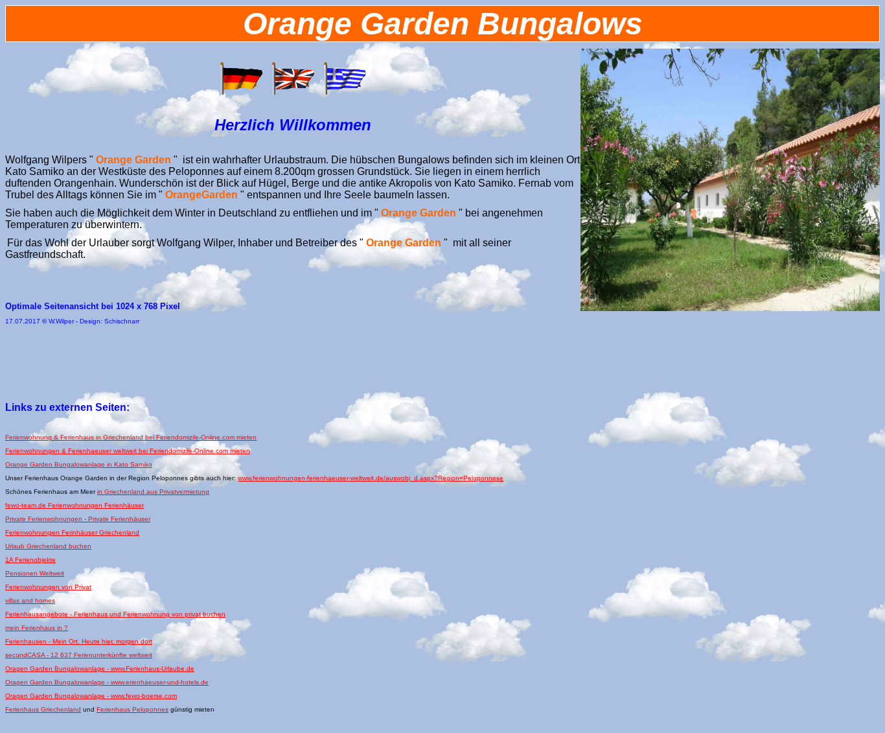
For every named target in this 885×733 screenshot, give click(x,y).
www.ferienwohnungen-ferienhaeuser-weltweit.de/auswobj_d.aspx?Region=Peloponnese (370, 478)
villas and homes (30, 600)
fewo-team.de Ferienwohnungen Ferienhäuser (74, 505)
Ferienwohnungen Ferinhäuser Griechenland (72, 532)
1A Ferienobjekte (30, 559)
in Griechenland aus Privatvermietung (153, 491)
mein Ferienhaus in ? (36, 627)
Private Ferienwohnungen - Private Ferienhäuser (77, 518)
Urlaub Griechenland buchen (48, 546)
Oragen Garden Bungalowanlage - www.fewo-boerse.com (91, 695)
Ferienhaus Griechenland (43, 709)
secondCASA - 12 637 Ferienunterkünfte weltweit (78, 654)
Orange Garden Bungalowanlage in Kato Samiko (78, 464)
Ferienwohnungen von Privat (48, 586)
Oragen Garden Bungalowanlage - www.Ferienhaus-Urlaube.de (99, 668)
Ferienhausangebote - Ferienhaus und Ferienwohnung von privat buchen (115, 614)
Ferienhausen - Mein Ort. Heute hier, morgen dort (78, 641)
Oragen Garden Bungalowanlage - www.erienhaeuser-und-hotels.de (107, 682)
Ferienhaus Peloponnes (132, 709)
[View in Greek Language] (345, 92)
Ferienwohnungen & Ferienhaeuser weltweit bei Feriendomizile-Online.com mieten (127, 450)
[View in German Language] (241, 92)
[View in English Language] (293, 92)
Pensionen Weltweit (34, 573)
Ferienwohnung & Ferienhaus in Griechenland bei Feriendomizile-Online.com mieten (131, 437)
